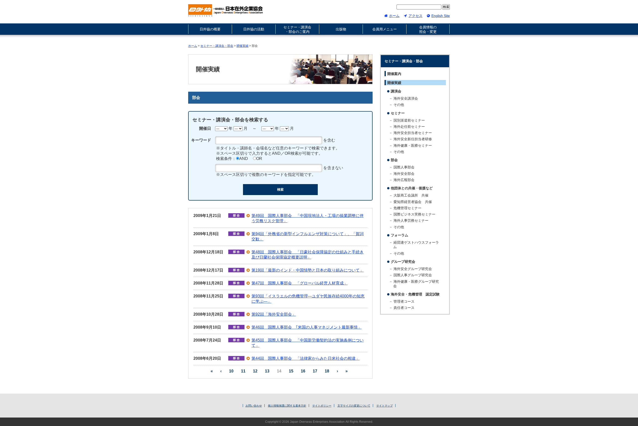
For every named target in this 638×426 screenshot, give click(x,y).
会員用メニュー (384, 29)
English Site (440, 16)
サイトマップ (384, 405)
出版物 (341, 29)
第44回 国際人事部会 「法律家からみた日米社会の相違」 (305, 358)
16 (303, 371)
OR (259, 158)
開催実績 (242, 46)
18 (327, 371)
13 (267, 371)
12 (255, 371)
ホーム (394, 16)
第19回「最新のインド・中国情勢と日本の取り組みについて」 (307, 270)
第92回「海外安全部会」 (273, 314)
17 (315, 371)
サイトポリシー (321, 405)
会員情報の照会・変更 (428, 29)
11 (243, 371)
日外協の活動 (253, 29)
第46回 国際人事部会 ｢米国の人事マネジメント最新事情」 (306, 327)
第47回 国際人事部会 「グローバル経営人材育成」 (299, 283)
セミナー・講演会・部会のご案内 (297, 29)
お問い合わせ (253, 405)
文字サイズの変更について (353, 405)
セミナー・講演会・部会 (216, 46)
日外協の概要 (210, 29)
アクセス (415, 16)
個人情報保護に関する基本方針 (287, 405)
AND (243, 158)
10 (231, 371)
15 (291, 371)
